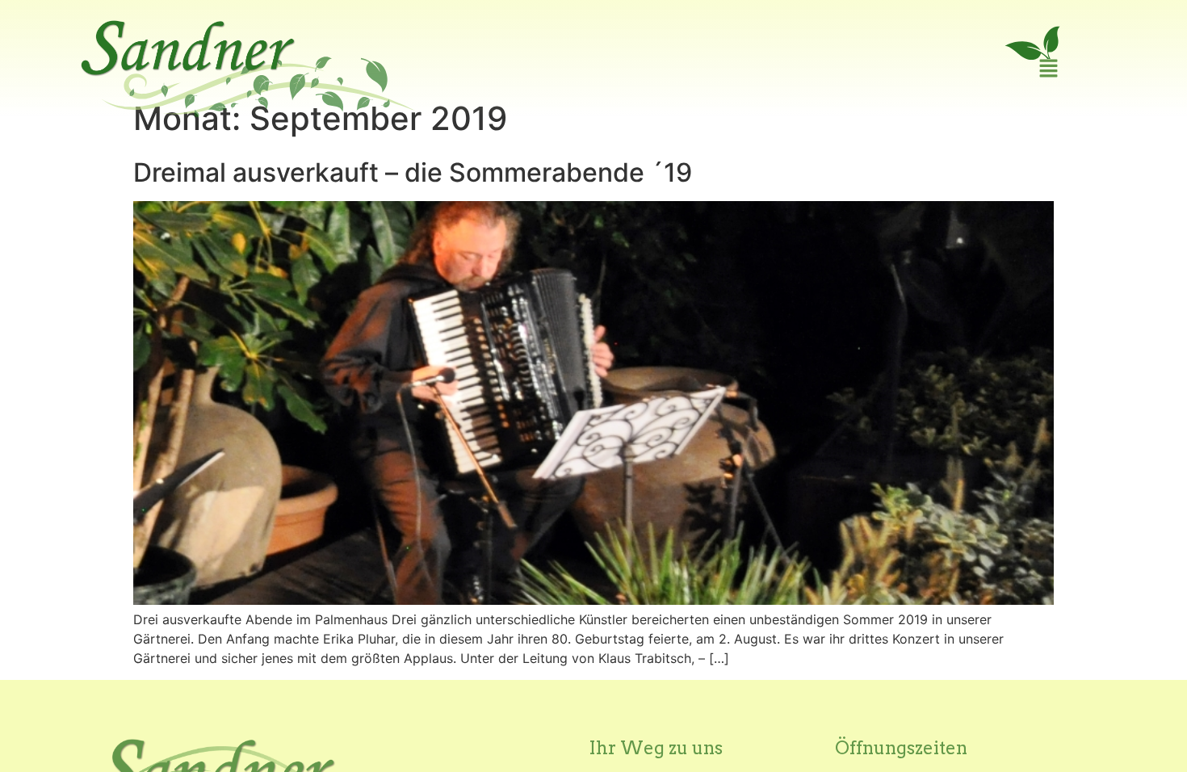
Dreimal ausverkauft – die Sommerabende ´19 (412, 172)
